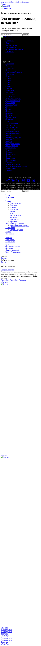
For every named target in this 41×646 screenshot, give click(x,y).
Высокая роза (10, 97)
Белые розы (9, 90)
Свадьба (8, 150)
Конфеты (9, 115)
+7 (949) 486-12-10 (20, 180)
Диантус (8, 107)
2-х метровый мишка (13, 72)
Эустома (13, 222)
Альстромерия (15, 203)
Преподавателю (11, 146)
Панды (8, 135)
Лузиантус (9, 119)
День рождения (11, 105)
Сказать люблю (11, 160)
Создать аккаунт (7, 270)
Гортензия (14, 209)
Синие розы (10, 158)
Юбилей (8, 170)
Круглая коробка (16, 230)
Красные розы (11, 117)
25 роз (7, 76)
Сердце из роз (10, 154)
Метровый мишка (12, 123)
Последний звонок (12, 144)
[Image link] (6, 37)
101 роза (8, 66)
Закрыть (4, 258)
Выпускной (10, 94)
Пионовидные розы (13, 138)
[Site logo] (5, 6)
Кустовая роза (15, 215)
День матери (10, 103)
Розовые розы (10, 148)
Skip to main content (21, 2)
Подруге (8, 142)
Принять (22, 280)
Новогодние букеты (13, 133)
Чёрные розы (10, 168)
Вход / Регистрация (12, 252)
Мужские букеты (12, 131)
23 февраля (9, 74)
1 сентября (9, 64)
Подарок (8, 140)
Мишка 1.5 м (10, 125)
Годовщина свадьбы (13, 99)
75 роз (7, 84)
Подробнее (9, 280)
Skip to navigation (7, 2)
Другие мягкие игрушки (19, 226)
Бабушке (8, 88)
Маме (7, 121)
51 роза (8, 80)
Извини (8, 111)
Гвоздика (13, 205)
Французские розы (12, 164)
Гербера (13, 207)
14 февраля (9, 68)
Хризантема (14, 219)
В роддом (9, 92)
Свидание (9, 152)
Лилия (12, 211)
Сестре (8, 156)
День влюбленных (12, 101)
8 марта (8, 86)
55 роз (7, 82)
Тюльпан (13, 217)
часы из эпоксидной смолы (16, 166)
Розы (12, 213)
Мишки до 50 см (11, 127)
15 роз (7, 70)
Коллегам (9, 113)
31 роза (8, 78)
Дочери (8, 109)
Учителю (9, 162)
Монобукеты (10, 129)
